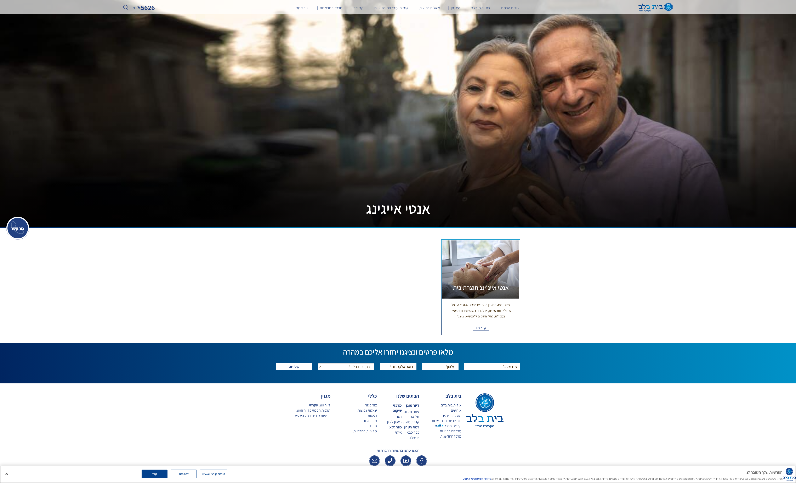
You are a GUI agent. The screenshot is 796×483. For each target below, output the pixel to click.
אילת (398, 432)
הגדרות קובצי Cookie (213, 474)
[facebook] (421, 461)
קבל (154, 474)
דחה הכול (184, 474)
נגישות (372, 415)
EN (133, 8)
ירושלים (414, 437)
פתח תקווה (411, 411)
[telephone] (390, 461)
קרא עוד (481, 328)
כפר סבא (413, 432)
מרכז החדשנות (450, 436)
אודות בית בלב (451, 405)
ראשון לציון (394, 422)
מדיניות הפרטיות (365, 431)
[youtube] (406, 461)
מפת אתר (370, 420)
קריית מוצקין (410, 422)
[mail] (374, 461)
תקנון (373, 425)
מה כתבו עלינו (451, 415)
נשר (399, 416)
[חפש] (126, 8)
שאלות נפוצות (367, 410)
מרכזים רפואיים (450, 431)
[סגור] (6, 473)
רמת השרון (411, 427)
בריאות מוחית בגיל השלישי (312, 415)
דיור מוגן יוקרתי (319, 405)
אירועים (456, 410)
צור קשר (371, 405)
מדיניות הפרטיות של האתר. (477, 479)
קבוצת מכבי (453, 425)
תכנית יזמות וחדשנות (446, 420)
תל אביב (413, 416)
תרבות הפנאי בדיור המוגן (313, 410)
